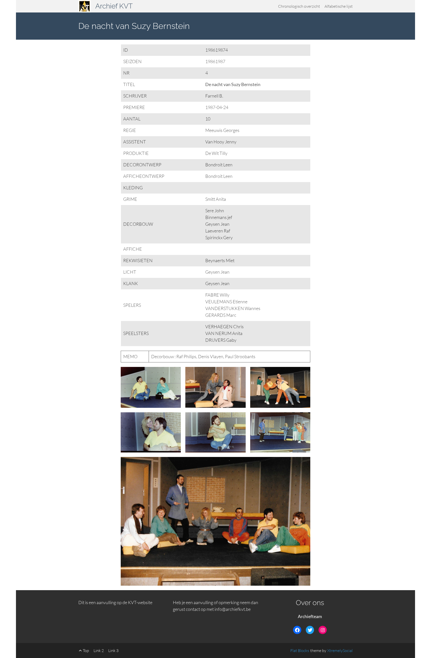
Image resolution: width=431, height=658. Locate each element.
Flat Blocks (299, 650)
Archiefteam (310, 616)
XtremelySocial (340, 650)
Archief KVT (114, 6)
